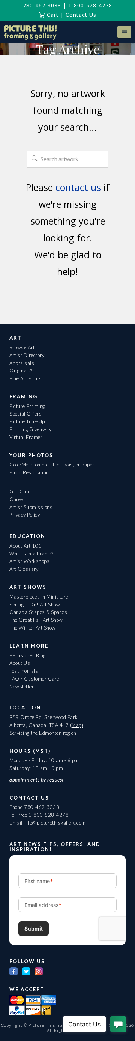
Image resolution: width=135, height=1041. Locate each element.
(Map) (77, 725)
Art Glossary (23, 569)
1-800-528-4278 (90, 5)
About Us (19, 663)
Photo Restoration (29, 472)
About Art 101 (25, 546)
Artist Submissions (30, 507)
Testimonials (23, 671)
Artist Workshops (29, 561)
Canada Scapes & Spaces (38, 612)
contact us (78, 187)
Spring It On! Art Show (34, 605)
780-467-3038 (42, 5)
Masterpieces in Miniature (38, 597)
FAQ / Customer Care (34, 679)
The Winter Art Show (32, 628)
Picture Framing (27, 406)
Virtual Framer (25, 437)
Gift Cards (21, 491)
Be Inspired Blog (27, 655)
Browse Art (21, 347)
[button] (124, 32)
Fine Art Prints (25, 378)
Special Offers (25, 414)
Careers (18, 499)
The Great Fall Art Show (36, 620)
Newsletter (21, 687)
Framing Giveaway (30, 429)
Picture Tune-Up (27, 421)
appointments (24, 780)
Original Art (22, 371)
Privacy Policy (24, 515)
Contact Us (81, 14)
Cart (51, 14)
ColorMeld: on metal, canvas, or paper (51, 465)
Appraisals (21, 363)
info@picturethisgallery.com (55, 823)
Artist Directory (26, 355)
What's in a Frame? (31, 554)
